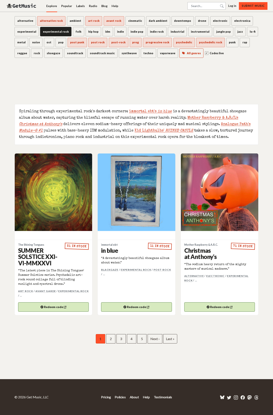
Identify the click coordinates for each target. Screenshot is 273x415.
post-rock (162, 269)
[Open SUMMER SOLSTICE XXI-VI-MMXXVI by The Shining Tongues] (53, 192)
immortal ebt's (150, 111)
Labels (80, 6)
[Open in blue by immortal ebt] (136, 192)
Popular (66, 6)
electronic (215, 276)
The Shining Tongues (31, 244)
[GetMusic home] (22, 6)
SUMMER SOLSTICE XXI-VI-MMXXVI (37, 257)
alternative (194, 276)
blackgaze (109, 269)
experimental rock (73, 291)
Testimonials (163, 397)
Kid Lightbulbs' (164, 131)
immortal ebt (109, 244)
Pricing (106, 397)
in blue (109, 250)
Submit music (253, 5)
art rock (25, 291)
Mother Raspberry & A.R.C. (201, 244)
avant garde (45, 291)
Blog (104, 6)
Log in (232, 5)
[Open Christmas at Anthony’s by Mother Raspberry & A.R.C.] (219, 192)
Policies (120, 397)
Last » (170, 339)
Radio (93, 6)
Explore (51, 6)
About (134, 397)
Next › (155, 339)
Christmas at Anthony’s (200, 253)
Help (115, 6)
